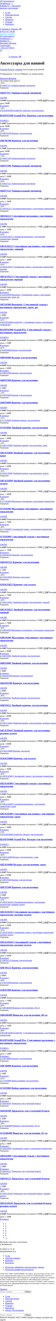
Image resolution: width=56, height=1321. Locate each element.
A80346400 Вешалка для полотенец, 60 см (23, 1015)
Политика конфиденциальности (19, 1269)
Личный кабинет (12, 1258)
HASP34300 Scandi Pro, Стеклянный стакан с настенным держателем (26, 331)
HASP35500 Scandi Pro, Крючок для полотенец (26, 115)
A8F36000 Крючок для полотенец (19, 1065)
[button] (4, 106)
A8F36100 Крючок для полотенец (19, 140)
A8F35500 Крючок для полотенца (19, 887)
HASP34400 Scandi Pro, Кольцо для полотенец (26, 839)
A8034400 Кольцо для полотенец (18, 357)
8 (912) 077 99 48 (7, 31)
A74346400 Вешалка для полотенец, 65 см (23, 1133)
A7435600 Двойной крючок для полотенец (24, 427)
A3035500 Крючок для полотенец (19, 990)
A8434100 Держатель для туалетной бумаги (24, 1110)
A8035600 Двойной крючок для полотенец (24, 663)
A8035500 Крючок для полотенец (19, 380)
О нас (7, 1256)
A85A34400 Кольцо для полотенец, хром (23, 864)
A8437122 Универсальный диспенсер (21, 190)
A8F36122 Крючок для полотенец (19, 967)
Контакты (9, 1263)
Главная (4, 69)
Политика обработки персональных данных (24, 1267)
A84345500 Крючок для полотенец (19, 683)
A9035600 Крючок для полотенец (19, 402)
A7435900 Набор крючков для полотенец (23, 1088)
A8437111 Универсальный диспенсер (20, 92)
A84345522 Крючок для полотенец (19, 562)
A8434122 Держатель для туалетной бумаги (24, 1178)
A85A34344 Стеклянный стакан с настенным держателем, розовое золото (25, 943)
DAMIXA (4, 121)
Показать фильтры (8, 78)
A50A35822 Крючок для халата (18, 584)
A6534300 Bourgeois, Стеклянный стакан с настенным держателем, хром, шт (24, 306)
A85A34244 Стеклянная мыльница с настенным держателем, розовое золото (27, 913)
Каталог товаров (15, 69)
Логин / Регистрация (14, 1310)
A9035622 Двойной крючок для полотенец (24, 705)
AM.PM (3, 98)
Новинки (9, 1260)
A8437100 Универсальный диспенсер (21, 165)
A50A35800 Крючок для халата (18, 758)
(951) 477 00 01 (7, 48)
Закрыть (3, 1289)
